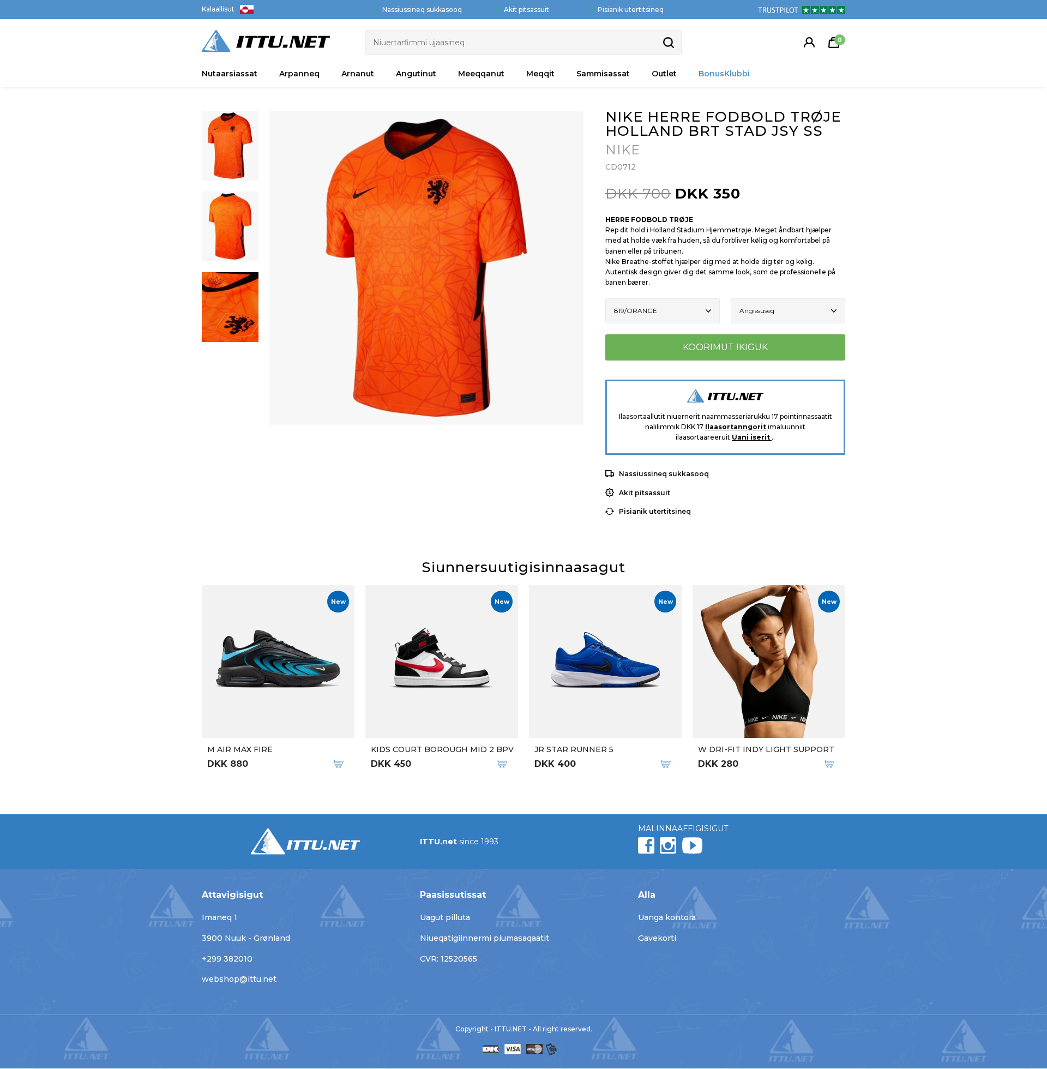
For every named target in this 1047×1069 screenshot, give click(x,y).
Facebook (646, 845)
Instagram (668, 845)
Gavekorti (657, 938)
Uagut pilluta (445, 917)
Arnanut (357, 74)
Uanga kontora (667, 917)
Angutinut (416, 74)
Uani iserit (752, 437)
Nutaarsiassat (229, 74)
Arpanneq (299, 74)
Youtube (692, 845)
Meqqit (540, 74)
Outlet (664, 74)
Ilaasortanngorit (736, 427)
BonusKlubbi (724, 74)
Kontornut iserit (809, 42)
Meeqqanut (481, 74)
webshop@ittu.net (239, 979)
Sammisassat (603, 74)
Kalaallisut (218, 9)
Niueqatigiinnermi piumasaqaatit (484, 938)
